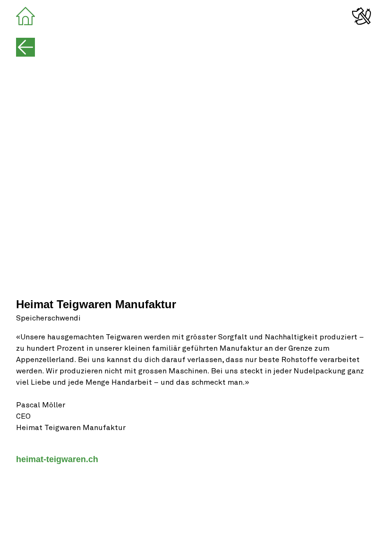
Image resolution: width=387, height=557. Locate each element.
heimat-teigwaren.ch (57, 459)
